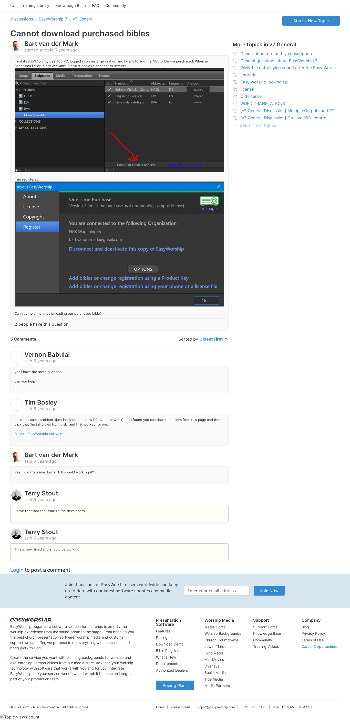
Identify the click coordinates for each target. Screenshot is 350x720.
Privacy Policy (313, 633)
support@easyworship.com (215, 707)
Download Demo (169, 644)
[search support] (12, 5)
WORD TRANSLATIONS (262, 103)
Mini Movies (214, 659)
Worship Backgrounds (222, 633)
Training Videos (266, 646)
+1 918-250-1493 (253, 707)
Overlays (211, 666)
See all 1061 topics (258, 125)
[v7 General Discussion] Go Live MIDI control (283, 117)
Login (17, 570)
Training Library (35, 5)
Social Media (215, 672)
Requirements (167, 663)
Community (115, 5)
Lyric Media (214, 653)
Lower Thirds (215, 646)
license (247, 89)
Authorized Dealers (172, 670)
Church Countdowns (221, 640)
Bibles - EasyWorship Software (39, 434)
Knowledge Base (70, 5)
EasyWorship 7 (53, 19)
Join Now (269, 590)
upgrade (248, 74)
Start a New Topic (311, 20)
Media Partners (217, 685)
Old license (251, 96)
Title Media (213, 679)
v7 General (83, 19)
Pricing (162, 637)
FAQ (95, 5)
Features (163, 631)
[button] (175, 622)
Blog (305, 627)
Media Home (214, 627)
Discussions (21, 19)
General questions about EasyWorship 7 (278, 60)
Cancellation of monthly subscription (276, 53)
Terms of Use (313, 640)
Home (160, 707)
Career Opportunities (319, 646)
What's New (166, 657)
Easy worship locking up (264, 81)
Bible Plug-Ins (167, 650)
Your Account (180, 707)
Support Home (265, 627)
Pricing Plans (175, 685)
